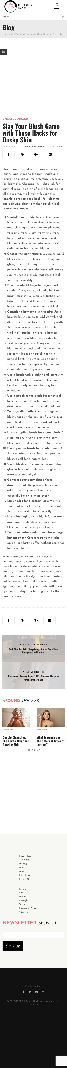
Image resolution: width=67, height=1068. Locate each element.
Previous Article (35, 645)
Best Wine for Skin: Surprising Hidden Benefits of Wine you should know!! (33, 650)
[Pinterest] (36, 992)
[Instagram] (43, 992)
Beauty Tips (8, 730)
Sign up (13, 946)
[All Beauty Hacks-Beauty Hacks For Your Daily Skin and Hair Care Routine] (18, 6)
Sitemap (33, 1004)
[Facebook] (23, 992)
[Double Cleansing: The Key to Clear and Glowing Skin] (16, 717)
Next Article (32, 672)
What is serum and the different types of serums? (50, 741)
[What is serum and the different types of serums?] (51, 717)
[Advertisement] (33, 82)
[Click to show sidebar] (3, 52)
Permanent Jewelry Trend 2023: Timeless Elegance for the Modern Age (33, 678)
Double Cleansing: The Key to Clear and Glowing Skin (15, 741)
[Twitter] (29, 992)
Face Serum (42, 730)
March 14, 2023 (10, 146)
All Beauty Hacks (35, 146)
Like (52, 146)
